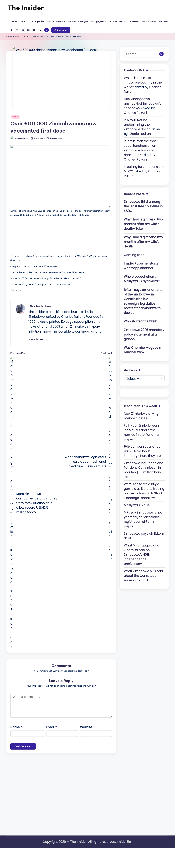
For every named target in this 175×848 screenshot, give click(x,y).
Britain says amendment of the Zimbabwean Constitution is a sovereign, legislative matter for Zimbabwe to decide (143, 301)
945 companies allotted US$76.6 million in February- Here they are (142, 451)
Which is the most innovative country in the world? (143, 82)
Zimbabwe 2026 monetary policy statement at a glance (144, 334)
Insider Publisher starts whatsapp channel (141, 265)
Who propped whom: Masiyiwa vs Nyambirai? (142, 278)
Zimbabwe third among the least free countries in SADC (143, 206)
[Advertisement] (29, 235)
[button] (60, 30)
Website (86, 727)
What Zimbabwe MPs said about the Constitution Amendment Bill (143, 575)
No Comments (56, 138)
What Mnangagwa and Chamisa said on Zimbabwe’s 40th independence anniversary (141, 554)
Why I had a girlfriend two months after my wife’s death (143, 241)
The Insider (26, 8)
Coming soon (134, 255)
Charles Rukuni (40, 306)
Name (16, 727)
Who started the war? (140, 321)
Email (51, 727)
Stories (15, 117)
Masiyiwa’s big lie (137, 505)
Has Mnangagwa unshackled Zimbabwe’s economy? (142, 103)
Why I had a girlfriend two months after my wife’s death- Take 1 (143, 224)
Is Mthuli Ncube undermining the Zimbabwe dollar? (137, 124)
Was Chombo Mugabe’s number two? (142, 349)
